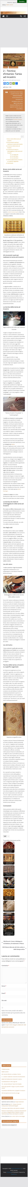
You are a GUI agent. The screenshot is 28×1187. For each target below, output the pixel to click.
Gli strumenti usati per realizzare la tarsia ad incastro (14, 143)
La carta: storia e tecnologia (18, 1116)
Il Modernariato (5, 1069)
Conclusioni (10, 163)
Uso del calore (15, 156)
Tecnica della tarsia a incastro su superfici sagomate (14, 160)
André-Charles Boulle (13, 212)
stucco (13, 444)
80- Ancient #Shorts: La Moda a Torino (11, 1074)
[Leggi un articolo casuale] (24, 16)
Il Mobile (5, 67)
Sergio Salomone (19, 1101)
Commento (5, 965)
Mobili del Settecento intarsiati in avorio (12, 1079)
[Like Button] (5, 836)
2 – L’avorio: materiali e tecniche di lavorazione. (13, 1076)
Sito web (4, 1000)
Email (4, 993)
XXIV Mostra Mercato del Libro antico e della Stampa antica (13, 948)
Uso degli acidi (15, 154)
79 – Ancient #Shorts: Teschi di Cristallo (11, 1084)
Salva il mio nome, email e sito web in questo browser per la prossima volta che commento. (13, 1013)
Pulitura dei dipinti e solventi (17, 1108)
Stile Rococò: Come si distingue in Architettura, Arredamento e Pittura (13, 942)
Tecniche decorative (13, 67)
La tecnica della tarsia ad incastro (13, 146)
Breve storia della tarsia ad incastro (14, 139)
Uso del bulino (15, 158)
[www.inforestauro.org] (14, 12)
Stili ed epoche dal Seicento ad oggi (10, 1093)
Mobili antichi (9, 5)
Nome (4, 986)
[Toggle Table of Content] (21, 136)
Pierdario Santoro (16, 80)
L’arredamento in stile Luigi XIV (9, 1081)
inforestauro (5, 1108)
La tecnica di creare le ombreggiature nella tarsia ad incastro (14, 151)
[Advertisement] (14, 33)
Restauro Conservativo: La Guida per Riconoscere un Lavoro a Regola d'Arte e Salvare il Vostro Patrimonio (14, 1112)
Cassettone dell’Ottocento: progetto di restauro (13, 1090)
